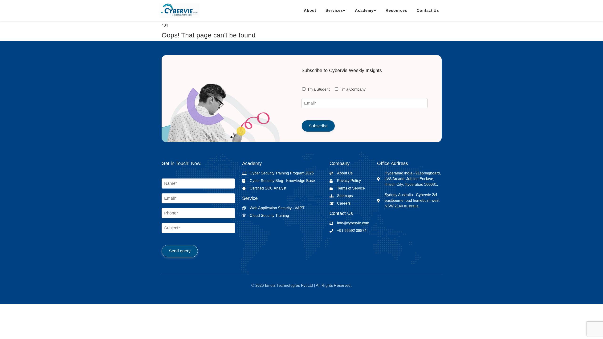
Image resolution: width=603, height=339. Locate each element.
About (310, 10)
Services (334, 10)
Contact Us (428, 10)
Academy (364, 10)
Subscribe (318, 126)
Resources (396, 10)
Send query (180, 251)
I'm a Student (319, 89)
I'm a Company (353, 89)
